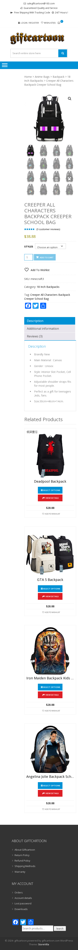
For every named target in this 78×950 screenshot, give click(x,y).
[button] (69, 98)
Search (59, 928)
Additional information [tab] (43, 328)
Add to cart (47, 257)
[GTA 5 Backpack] (50, 552)
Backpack (58, 76)
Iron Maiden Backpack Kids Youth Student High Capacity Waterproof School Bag (50, 678)
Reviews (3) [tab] (35, 336)
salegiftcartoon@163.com (41, 3)
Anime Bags (42, 76)
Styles (28, 246)
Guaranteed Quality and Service (41, 8)
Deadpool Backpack (50, 481)
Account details (23, 898)
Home (28, 76)
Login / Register (30, 22)
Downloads (21, 909)
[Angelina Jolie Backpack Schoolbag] (50, 749)
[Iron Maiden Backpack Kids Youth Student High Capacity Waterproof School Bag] (50, 651)
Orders (19, 892)
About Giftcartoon (25, 849)
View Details (52, 498)
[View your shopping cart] (58, 22)
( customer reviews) (48, 229)
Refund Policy (22, 860)
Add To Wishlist (52, 514)
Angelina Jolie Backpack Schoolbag (50, 777)
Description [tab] (35, 321)
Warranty (20, 871)
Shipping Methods (25, 866)
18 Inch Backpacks (48, 287)
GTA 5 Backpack (50, 580)
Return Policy (22, 855)
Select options (51, 490)
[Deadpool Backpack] (50, 454)
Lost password (23, 903)
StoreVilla (43, 944)
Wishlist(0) (49, 22)
